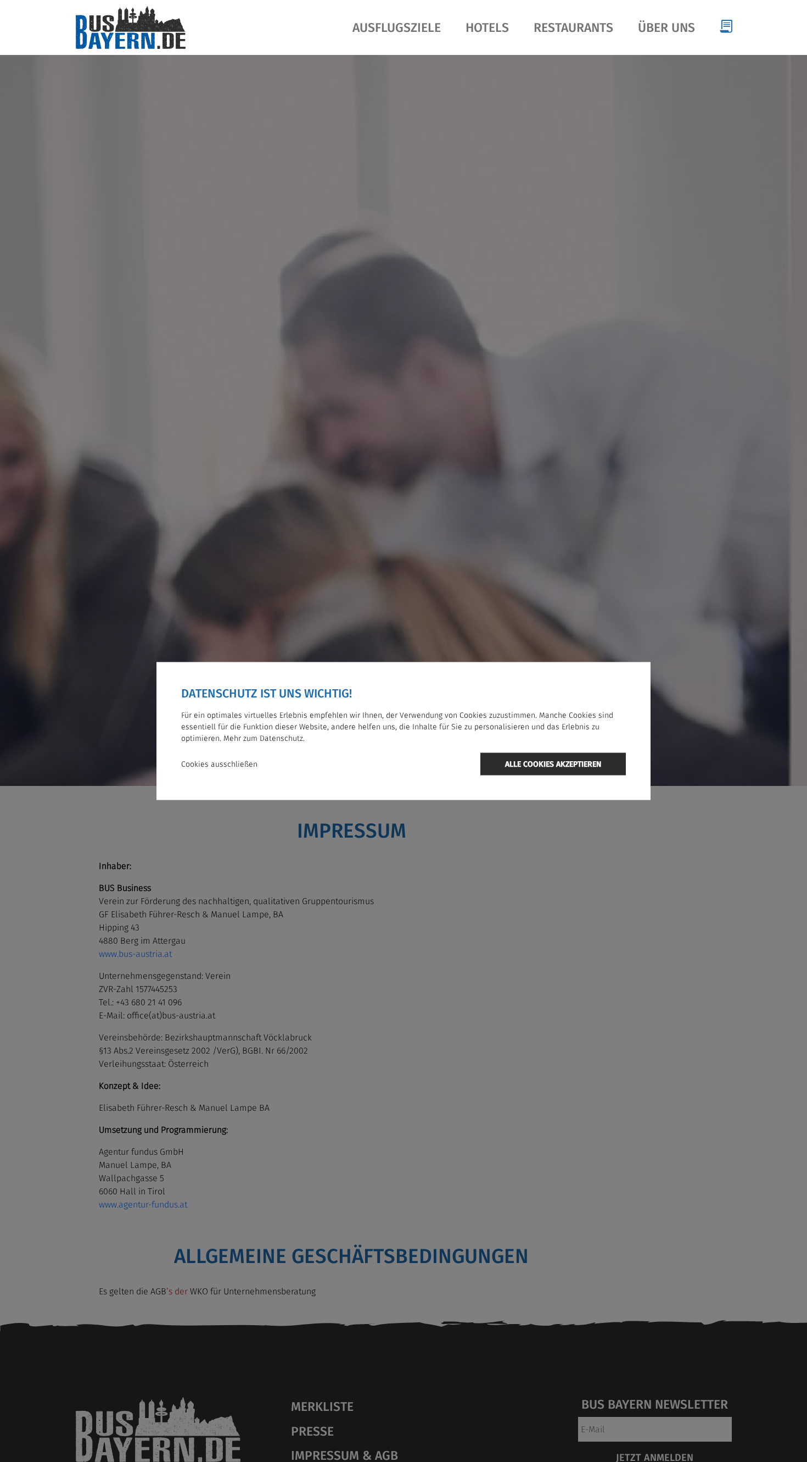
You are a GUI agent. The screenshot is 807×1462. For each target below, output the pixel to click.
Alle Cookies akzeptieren (553, 763)
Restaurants (573, 27)
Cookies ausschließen (219, 763)
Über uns (666, 27)
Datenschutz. (282, 738)
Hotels (487, 27)
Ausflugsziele (396, 27)
